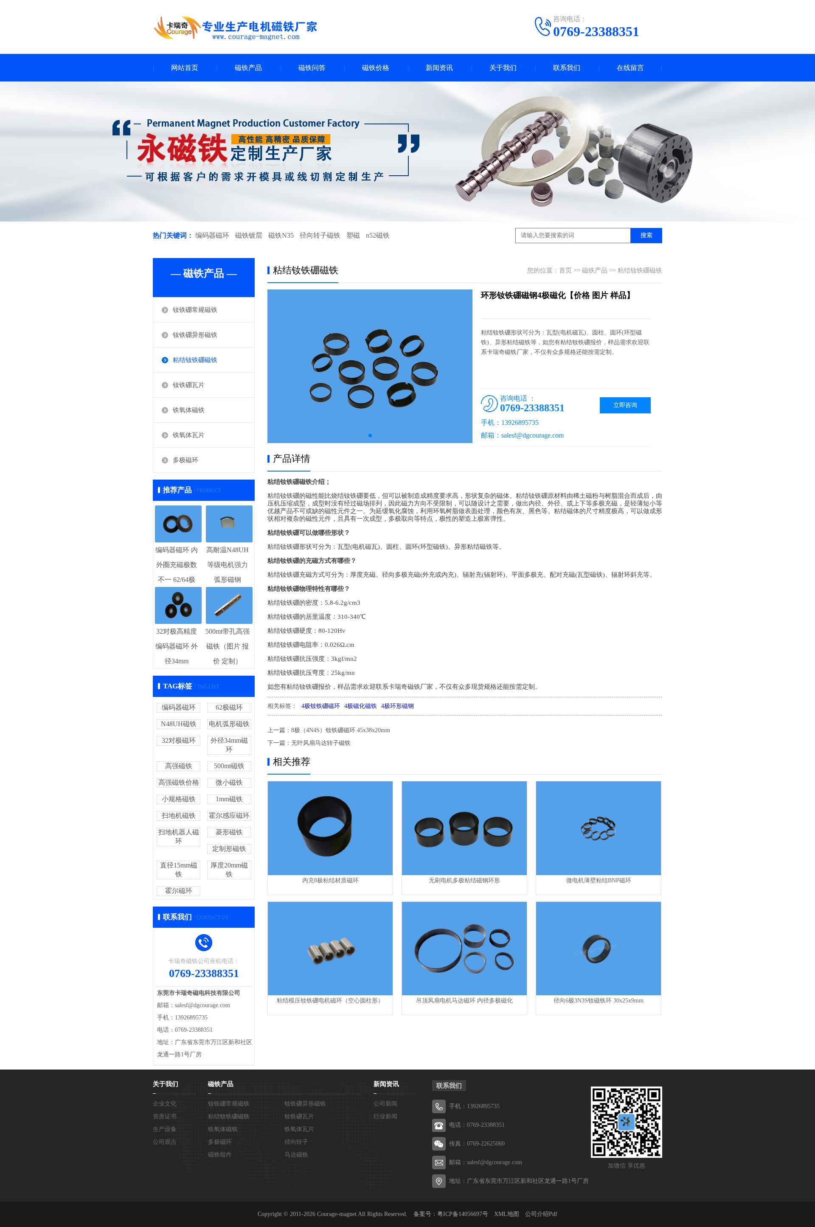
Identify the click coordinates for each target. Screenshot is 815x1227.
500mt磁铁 (229, 765)
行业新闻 (385, 1116)
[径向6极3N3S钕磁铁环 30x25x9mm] (598, 949)
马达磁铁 (296, 1154)
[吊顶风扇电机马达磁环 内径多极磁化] (464, 949)
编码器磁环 (212, 235)
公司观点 (165, 1142)
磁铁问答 (312, 67)
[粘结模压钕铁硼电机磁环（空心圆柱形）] (330, 949)
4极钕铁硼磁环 (320, 706)
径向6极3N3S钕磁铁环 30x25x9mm (599, 1000)
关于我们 (503, 67)
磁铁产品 (248, 67)
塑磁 (353, 235)
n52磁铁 (378, 235)
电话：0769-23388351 (477, 1125)
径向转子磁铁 (320, 235)
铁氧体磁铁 (189, 410)
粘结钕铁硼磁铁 (195, 360)
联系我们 (566, 67)
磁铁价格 (375, 67)
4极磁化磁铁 (360, 706)
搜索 (646, 235)
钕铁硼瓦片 (189, 385)
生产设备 (165, 1129)
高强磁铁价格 (178, 782)
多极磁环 (185, 460)
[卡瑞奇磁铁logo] (235, 28)
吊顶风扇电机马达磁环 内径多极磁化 (464, 1000)
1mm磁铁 (229, 799)
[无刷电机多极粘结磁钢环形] (464, 828)
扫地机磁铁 (179, 815)
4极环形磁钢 (397, 706)
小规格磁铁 (179, 799)
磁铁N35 (281, 235)
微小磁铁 (229, 782)
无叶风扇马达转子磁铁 (321, 743)
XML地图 (506, 1214)
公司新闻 (385, 1104)
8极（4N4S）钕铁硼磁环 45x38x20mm (340, 730)
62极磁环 (229, 707)
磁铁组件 (220, 1154)
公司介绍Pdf (541, 1214)
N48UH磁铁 (179, 723)
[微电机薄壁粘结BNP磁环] (598, 828)
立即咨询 (625, 405)
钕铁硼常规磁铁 (195, 309)
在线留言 (630, 67)
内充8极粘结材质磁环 (330, 880)
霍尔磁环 (178, 890)
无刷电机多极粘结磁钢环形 (464, 880)
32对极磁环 (179, 740)
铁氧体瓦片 (189, 435)
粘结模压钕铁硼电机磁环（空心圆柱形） (330, 1000)
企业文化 (165, 1104)
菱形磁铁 (229, 832)
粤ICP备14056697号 (462, 1214)
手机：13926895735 (474, 1106)
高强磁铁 (178, 765)
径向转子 (296, 1142)
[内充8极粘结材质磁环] (330, 828)
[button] (370, 435)
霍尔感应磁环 (229, 815)
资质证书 (165, 1116)
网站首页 (184, 67)
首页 (565, 270)
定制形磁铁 (229, 848)
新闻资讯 (439, 67)
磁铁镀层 (248, 235)
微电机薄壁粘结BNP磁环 (598, 880)
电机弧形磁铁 (229, 723)
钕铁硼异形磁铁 (195, 334)
